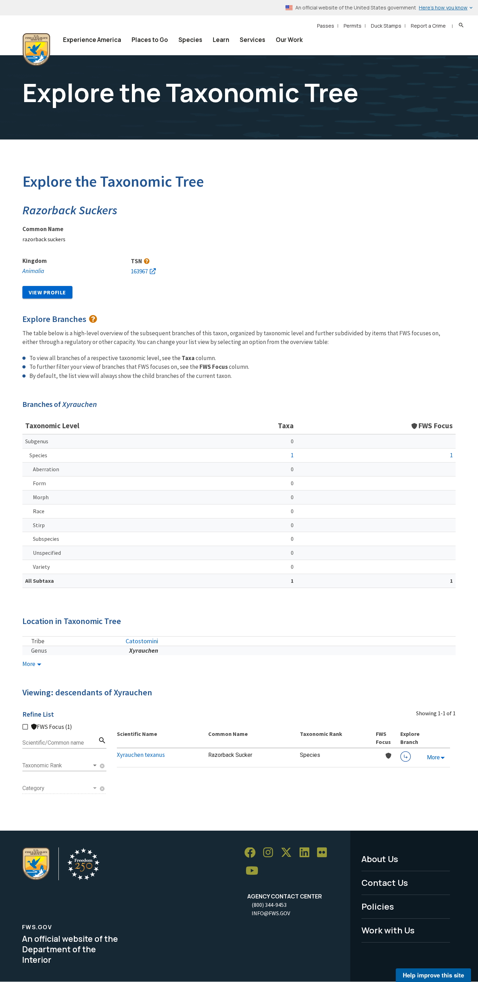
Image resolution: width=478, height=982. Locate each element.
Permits (352, 25)
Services (252, 40)
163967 (139, 271)
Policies (377, 906)
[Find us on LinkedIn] (307, 852)
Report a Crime (428, 25)
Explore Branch (405, 756)
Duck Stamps (386, 25)
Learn (221, 40)
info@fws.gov (271, 913)
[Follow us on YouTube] (254, 871)
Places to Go (150, 40)
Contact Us (384, 882)
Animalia (33, 271)
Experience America (92, 40)
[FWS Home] (36, 49)
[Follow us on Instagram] (270, 852)
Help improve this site (433, 975)
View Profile (47, 292)
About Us (379, 859)
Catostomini (142, 641)
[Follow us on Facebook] (252, 852)
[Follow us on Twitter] (289, 852)
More (29, 664)
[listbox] (60, 765)
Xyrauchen (143, 650)
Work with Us (388, 930)
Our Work (289, 40)
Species (190, 40)
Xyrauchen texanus (141, 755)
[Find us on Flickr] (324, 852)
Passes (325, 25)
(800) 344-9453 (269, 904)
